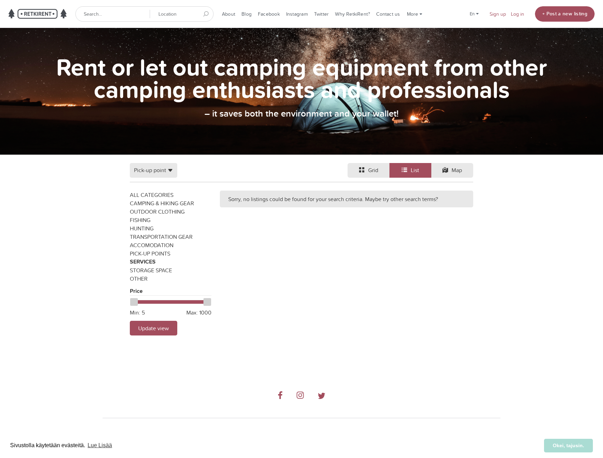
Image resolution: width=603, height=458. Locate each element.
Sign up (498, 13)
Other (139, 278)
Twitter (321, 13)
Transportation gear (161, 237)
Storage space (151, 270)
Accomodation (151, 245)
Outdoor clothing (157, 211)
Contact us (388, 13)
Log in (517, 13)
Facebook (269, 13)
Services (143, 262)
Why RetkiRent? (352, 13)
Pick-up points (150, 253)
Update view (153, 328)
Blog (246, 13)
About (228, 13)
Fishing (140, 220)
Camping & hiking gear (162, 203)
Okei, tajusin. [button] (568, 445)
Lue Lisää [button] (100, 445)
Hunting (142, 228)
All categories (151, 195)
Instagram (297, 13)
